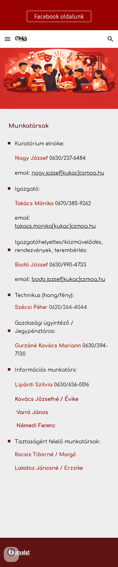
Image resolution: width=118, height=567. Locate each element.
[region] (59, 15)
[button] (7, 39)
